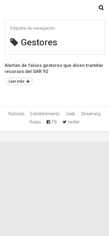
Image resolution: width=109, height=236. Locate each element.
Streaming (91, 113)
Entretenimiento (45, 113)
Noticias (16, 113)
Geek (70, 113)
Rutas (35, 122)
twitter (74, 122)
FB (54, 122)
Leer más (17, 81)
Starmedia (54, 7)
